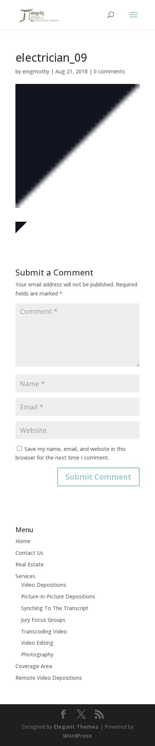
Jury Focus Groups (43, 619)
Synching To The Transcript (54, 608)
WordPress (77, 735)
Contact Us (29, 552)
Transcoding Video (44, 631)
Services (25, 576)
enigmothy (36, 71)
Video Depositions (43, 584)
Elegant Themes (76, 726)
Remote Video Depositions (48, 677)
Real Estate (29, 564)
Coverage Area (33, 666)
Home (22, 541)
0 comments (109, 71)
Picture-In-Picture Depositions (58, 596)
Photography (37, 654)
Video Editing (37, 642)
